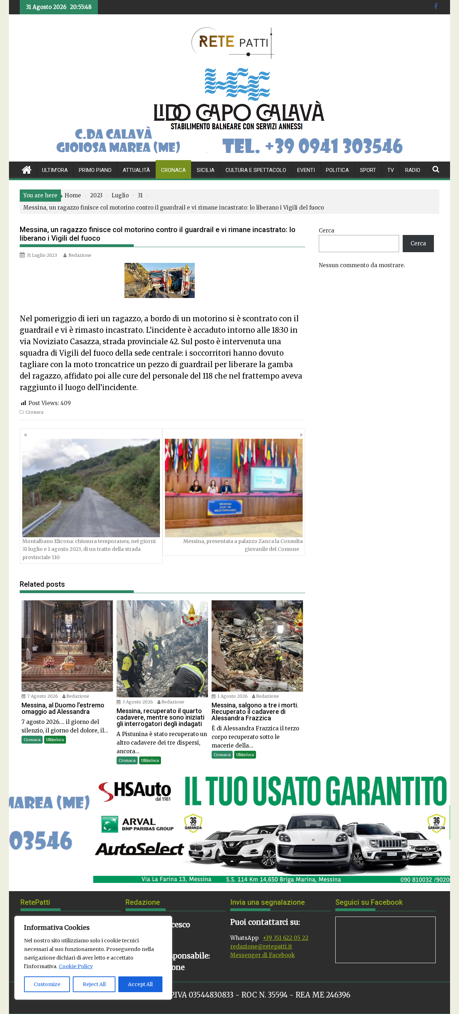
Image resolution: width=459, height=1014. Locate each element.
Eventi (306, 170)
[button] (20, 827)
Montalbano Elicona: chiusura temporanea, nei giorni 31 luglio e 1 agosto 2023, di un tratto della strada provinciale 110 (89, 549)
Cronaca (173, 170)
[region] (93, 958)
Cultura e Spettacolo (256, 170)
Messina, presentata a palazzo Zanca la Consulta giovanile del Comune (243, 545)
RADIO (412, 170)
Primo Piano (95, 170)
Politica (337, 170)
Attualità (136, 170)
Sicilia (205, 170)
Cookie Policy (76, 966)
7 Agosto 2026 (42, 696)
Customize (47, 984)
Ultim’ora (55, 170)
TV (390, 170)
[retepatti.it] (26, 169)
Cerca (326, 230)
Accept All (140, 984)
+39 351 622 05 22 (285, 937)
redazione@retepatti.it (261, 946)
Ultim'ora (55, 739)
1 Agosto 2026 (232, 696)
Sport (368, 170)
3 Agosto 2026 (137, 702)
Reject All (94, 984)
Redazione (79, 255)
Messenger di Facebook (262, 955)
